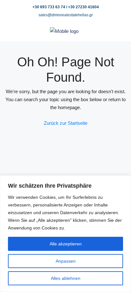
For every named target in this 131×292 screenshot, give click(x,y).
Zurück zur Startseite (65, 123)
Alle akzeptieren (66, 243)
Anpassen (66, 261)
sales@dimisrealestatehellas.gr (65, 15)
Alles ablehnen (65, 278)
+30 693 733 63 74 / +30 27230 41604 (65, 7)
